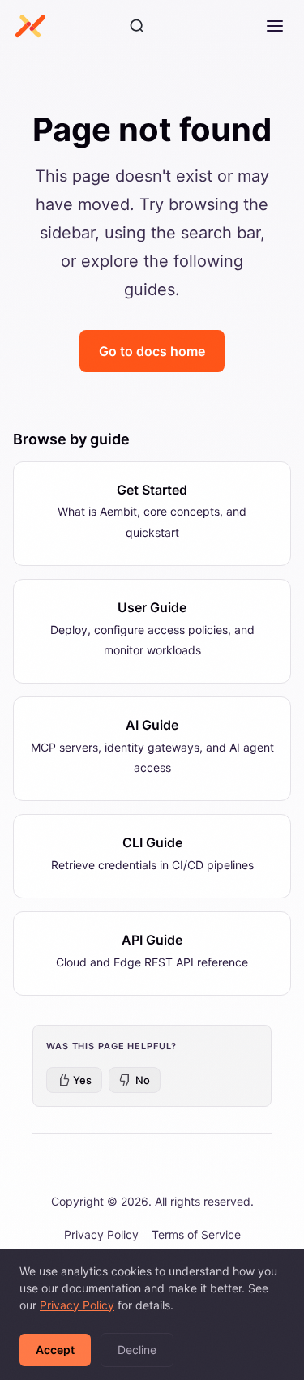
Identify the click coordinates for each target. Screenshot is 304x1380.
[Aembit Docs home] (30, 26)
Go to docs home (152, 351)
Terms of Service (196, 1234)
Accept (55, 1349)
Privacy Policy (101, 1234)
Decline (137, 1349)
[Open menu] (275, 26)
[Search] (137, 26)
